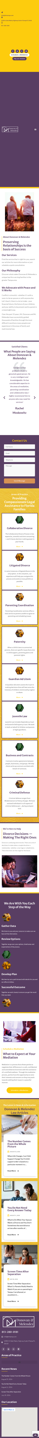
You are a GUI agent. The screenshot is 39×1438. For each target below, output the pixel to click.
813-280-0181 (5, 25)
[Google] (17, 51)
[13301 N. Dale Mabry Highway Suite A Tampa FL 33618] (2, 17)
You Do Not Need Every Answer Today (19, 1209)
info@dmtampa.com (7, 15)
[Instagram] (22, 51)
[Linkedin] (26, 51)
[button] (35, 129)
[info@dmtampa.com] (2, 12)
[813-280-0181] (2, 22)
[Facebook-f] (12, 51)
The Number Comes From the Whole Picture (19, 1144)
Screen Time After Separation (18, 1273)
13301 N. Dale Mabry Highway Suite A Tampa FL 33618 (16, 20)
